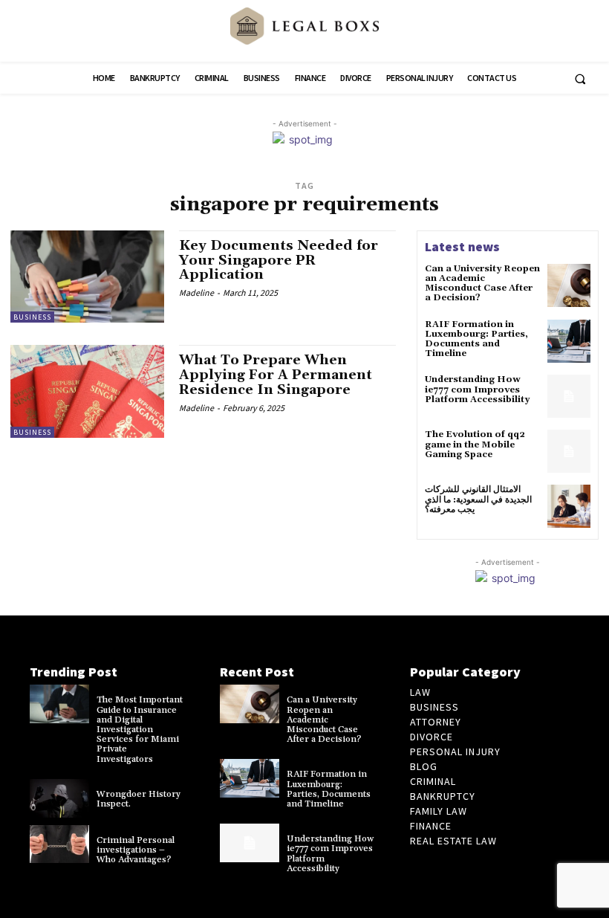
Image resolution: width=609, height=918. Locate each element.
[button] (580, 78)
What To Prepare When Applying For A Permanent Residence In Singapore (275, 375)
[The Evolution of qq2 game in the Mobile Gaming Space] (568, 451)
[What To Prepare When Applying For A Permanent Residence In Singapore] (87, 391)
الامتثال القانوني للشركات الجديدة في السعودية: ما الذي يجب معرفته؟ (478, 499)
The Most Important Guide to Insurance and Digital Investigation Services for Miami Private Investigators (140, 729)
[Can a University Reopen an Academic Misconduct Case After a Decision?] (568, 285)
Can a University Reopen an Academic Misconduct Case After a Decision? (482, 283)
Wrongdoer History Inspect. (138, 799)
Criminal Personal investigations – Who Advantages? (136, 850)
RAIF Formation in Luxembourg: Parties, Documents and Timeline (476, 339)
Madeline (196, 292)
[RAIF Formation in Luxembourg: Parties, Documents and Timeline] (568, 341)
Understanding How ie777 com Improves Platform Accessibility (477, 389)
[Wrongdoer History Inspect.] (59, 798)
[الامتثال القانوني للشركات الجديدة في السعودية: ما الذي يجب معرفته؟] (568, 506)
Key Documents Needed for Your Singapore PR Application (278, 260)
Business (32, 317)
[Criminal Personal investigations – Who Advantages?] (59, 844)
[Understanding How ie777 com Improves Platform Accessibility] (568, 396)
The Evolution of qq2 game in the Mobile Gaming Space (475, 444)
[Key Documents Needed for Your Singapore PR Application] (87, 276)
